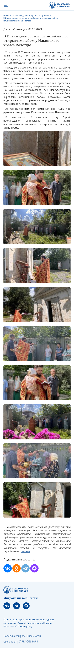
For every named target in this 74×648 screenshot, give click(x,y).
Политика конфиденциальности (22, 636)
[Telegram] (25, 568)
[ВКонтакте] (7, 568)
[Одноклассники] (16, 568)
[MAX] (34, 568)
